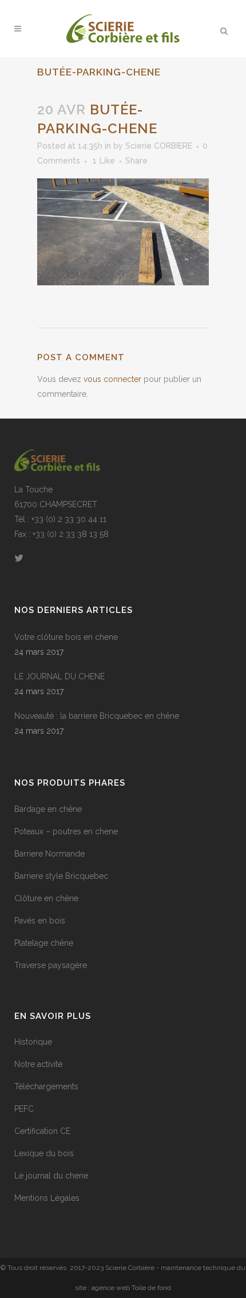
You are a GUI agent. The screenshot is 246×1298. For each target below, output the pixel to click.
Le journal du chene (51, 1175)
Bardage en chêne (48, 809)
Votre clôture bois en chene (66, 637)
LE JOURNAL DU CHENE (59, 676)
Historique (33, 1041)
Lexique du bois (44, 1153)
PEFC (24, 1108)
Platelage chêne (43, 942)
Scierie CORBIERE (158, 145)
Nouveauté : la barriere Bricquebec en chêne (96, 715)
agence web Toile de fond (131, 1288)
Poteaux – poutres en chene (66, 831)
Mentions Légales (47, 1198)
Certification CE (42, 1131)
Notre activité (38, 1064)
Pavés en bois (39, 920)
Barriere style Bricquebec (61, 876)
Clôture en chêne (46, 898)
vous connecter (112, 379)
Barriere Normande (49, 853)
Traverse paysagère (50, 965)
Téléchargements (46, 1086)
